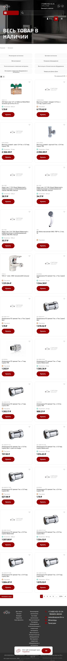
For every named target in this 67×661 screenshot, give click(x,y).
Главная (2, 48)
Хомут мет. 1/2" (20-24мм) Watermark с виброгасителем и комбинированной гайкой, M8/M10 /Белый (50, 188)
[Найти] (22, 13)
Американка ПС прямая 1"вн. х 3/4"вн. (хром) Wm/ (49, 532)
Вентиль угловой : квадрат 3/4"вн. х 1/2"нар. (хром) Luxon (48, 102)
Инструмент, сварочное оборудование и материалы (16, 71)
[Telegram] (62, 6)
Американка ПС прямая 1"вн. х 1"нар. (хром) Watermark (49, 362)
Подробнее (26, 651)
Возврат (19, 615)
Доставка (19, 611)
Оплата (18, 613)
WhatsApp (52, 620)
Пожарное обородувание (51, 61)
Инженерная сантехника (16, 55)
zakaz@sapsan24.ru (56, 617)
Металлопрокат (16, 61)
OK (46, 651)
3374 (60, 596)
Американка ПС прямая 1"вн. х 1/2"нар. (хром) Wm (14, 490)
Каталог (10, 48)
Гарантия (19, 618)
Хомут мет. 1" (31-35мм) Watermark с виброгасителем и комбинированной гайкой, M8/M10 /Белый (14, 188)
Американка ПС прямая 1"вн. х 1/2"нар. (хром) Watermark (49, 447)
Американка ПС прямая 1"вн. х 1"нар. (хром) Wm (14, 404)
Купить (8, 114)
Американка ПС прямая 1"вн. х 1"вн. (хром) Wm (16, 319)
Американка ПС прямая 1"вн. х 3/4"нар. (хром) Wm (15, 575)
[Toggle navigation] (11, 13)
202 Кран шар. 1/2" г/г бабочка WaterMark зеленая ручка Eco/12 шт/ (16, 102)
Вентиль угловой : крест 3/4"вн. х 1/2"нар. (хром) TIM (15, 145)
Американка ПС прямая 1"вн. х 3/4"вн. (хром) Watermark (14, 532)
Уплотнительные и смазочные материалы (16, 66)
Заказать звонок (47, 8)
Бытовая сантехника (51, 55)
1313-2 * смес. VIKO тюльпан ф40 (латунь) (15, 276)
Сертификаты (18, 620)
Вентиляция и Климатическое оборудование (51, 66)
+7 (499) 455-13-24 (47, 4)
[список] (4, 76)
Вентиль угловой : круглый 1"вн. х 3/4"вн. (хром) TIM (50, 145)
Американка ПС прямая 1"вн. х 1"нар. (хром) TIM (14, 362)
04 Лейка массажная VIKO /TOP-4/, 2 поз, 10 (50, 232)
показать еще (6, 596)
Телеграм (52, 623)
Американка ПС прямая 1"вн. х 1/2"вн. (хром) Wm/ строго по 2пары (14, 447)
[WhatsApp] (58, 6)
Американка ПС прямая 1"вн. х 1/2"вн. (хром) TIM (49, 404)
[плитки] (1, 76)
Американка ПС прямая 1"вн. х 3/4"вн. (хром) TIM (49, 490)
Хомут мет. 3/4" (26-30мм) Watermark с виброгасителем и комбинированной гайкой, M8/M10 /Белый (15, 233)
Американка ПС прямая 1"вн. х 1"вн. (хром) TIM (51, 276)
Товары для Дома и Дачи (51, 71)
